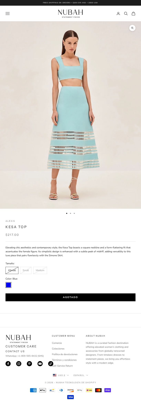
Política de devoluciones (65, 354)
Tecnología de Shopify (80, 382)
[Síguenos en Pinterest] (29, 363)
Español (79, 375)
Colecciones (58, 348)
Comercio (57, 343)
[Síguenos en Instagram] (18, 363)
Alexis (10, 221)
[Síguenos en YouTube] (40, 363)
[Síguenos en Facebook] (8, 363)
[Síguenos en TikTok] (50, 363)
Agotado (70, 297)
